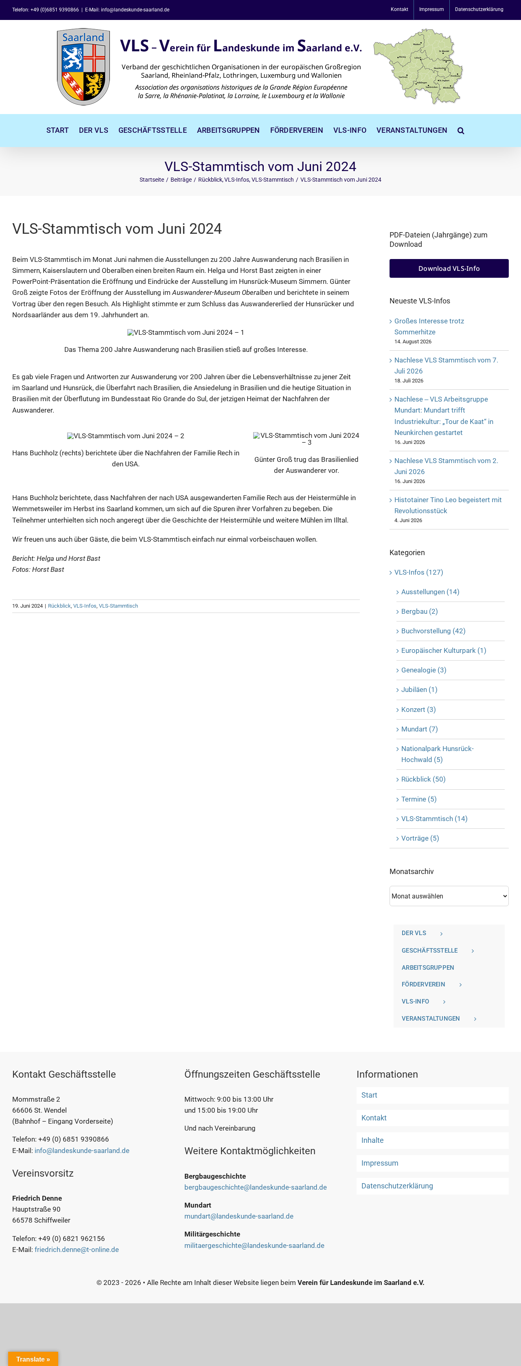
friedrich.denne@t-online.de (77, 1249)
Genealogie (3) (424, 670)
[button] (461, 130)
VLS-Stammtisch (118, 606)
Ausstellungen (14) (430, 592)
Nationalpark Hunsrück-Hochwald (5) (437, 754)
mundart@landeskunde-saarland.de (238, 1216)
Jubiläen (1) (419, 689)
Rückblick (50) (423, 779)
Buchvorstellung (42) (433, 631)
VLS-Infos (84, 606)
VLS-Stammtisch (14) (434, 819)
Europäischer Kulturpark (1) (443, 650)
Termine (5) (419, 799)
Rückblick (59, 606)
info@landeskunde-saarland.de (82, 1150)
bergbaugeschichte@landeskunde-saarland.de (255, 1187)
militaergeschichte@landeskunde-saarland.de (254, 1245)
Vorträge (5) (420, 838)
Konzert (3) (418, 709)
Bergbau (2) (419, 611)
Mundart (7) (419, 729)
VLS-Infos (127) (418, 572)
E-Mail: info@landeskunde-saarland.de (127, 10)
